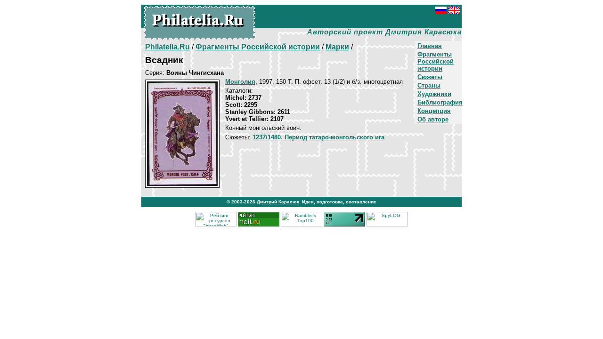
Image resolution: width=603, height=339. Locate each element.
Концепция (434, 110)
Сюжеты (429, 77)
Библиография (440, 102)
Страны (428, 85)
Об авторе (432, 119)
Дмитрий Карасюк (278, 201)
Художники (434, 93)
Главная (429, 45)
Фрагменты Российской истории (435, 61)
